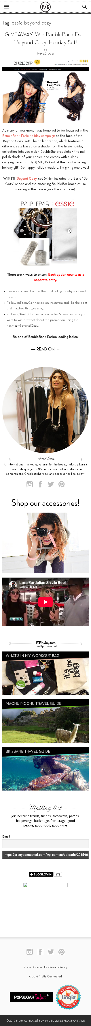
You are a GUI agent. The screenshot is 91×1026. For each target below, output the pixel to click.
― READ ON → (45, 349)
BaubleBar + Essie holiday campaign (28, 135)
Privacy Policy (58, 967)
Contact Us (40, 967)
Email (6, 836)
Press (27, 967)
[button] (85, 7)
